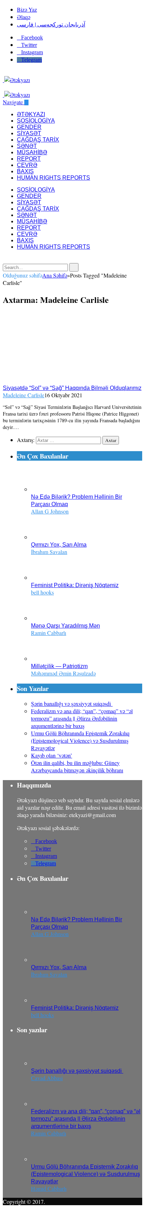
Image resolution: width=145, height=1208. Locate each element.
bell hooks (42, 592)
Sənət (27, 146)
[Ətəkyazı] (16, 79)
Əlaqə (23, 16)
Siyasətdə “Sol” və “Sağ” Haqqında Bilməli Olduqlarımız (72, 388)
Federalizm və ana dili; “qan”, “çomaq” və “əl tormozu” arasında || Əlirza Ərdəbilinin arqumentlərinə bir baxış (82, 718)
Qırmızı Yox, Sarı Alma (59, 545)
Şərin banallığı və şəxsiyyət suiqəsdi (72, 703)
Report (29, 159)
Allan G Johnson (50, 511)
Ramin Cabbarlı (48, 632)
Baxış (25, 171)
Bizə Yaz (27, 9)
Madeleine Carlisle (23, 395)
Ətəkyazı (31, 114)
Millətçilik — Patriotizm (59, 666)
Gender (29, 127)
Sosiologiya (36, 121)
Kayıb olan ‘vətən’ (51, 755)
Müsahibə (32, 152)
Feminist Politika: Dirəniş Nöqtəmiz (75, 585)
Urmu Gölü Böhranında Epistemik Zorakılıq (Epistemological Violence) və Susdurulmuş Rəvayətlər (80, 740)
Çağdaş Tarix (38, 140)
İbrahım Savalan (49, 551)
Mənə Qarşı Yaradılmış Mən (65, 626)
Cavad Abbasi (47, 1078)
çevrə (27, 165)
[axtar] (5, 87)
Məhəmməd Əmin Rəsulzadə (63, 673)
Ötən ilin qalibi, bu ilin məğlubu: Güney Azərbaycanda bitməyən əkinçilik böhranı (77, 766)
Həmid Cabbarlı (49, 1188)
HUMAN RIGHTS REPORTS (53, 178)
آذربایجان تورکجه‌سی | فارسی (51, 24)
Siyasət (29, 133)
